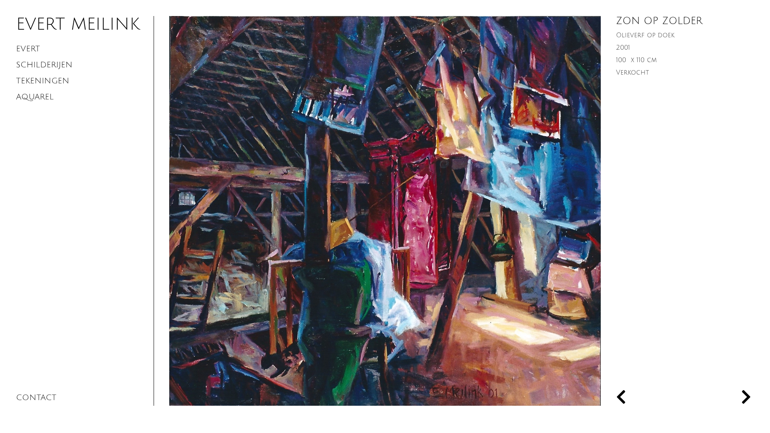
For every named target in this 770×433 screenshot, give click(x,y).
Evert (28, 49)
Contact (36, 397)
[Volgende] (717, 398)
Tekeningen (42, 81)
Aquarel (35, 97)
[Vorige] (649, 398)
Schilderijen (44, 65)
